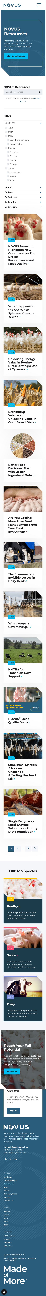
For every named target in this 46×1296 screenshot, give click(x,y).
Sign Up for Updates (16, 56)
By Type (9, 192)
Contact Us (12, 1071)
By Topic (9, 188)
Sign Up (13, 1111)
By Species (10, 123)
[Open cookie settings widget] (4, 1292)
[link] (11, 849)
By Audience (11, 197)
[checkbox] (23, 128)
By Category (11, 207)
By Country (10, 202)
